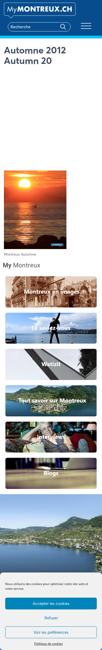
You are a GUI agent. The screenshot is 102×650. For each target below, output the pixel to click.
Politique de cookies (48, 644)
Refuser (51, 617)
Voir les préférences (51, 632)
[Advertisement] (51, 119)
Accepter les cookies (51, 603)
